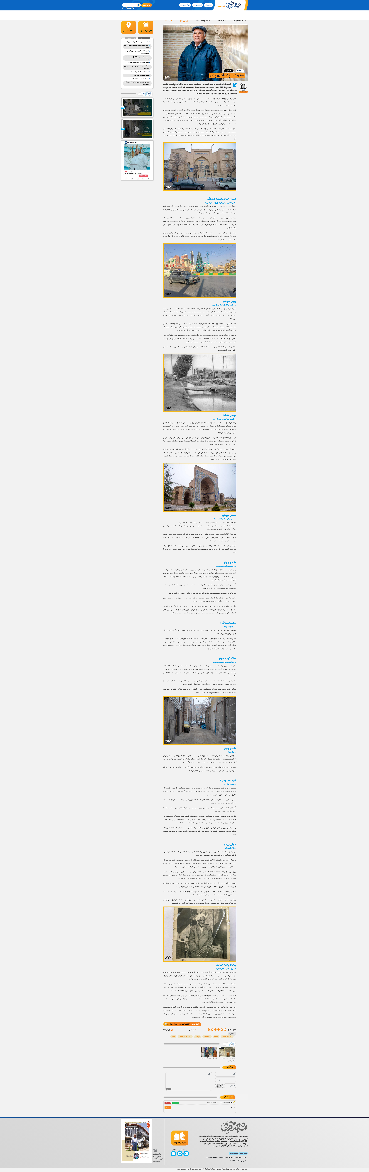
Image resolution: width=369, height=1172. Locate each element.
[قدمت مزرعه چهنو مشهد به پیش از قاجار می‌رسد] (227, 1052)
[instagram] (186, 1153)
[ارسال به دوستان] (187, 20)
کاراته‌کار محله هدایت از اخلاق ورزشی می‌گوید (138, 79)
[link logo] (234, 1127)
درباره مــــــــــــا (243, 1153)
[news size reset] (169, 20)
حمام (173, 1036)
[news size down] (171, 20)
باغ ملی (197, 1036)
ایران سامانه (180, 1169)
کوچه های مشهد (227, 1036)
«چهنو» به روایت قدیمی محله (209, 1058)
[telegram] (225, 1029)
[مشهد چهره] (231, 5)
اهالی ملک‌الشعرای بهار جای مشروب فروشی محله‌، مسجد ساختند (136, 52)
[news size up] (166, 20)
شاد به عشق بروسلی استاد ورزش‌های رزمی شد (137, 42)
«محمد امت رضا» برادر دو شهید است (140, 72)
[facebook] (209, 1029)
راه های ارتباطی (234, 1153)
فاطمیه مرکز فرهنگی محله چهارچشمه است (138, 62)
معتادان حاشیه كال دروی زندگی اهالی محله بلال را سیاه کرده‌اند (136, 83)
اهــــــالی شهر (242, 20)
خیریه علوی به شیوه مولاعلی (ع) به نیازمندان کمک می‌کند (136, 58)
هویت (216, 1036)
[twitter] (222, 1029)
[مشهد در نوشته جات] (179, 1138)
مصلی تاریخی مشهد (185, 1036)
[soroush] (215, 1029)
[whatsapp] (218, 1029)
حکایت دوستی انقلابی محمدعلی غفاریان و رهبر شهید (136, 46)
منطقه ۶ (239, 70)
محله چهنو (229, 70)
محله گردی (207, 1036)
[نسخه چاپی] (181, 20)
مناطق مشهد (146, 5)
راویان (235, 20)
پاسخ (167, 1107)
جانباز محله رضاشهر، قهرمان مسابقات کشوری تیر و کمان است (136, 67)
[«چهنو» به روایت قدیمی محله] (209, 1052)
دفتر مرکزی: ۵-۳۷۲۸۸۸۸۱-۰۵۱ (238, 1161)
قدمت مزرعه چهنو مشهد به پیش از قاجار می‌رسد (228, 1059)
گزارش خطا (166, 1029)
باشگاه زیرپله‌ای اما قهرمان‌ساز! (141, 75)
